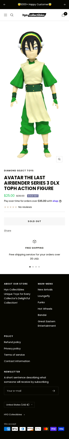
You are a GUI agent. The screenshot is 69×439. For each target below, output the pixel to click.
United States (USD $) (17, 404)
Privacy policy (12, 348)
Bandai (42, 315)
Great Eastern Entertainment (47, 323)
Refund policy (12, 342)
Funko (41, 302)
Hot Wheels (45, 308)
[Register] (53, 391)
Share (7, 230)
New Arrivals (45, 289)
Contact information (17, 361)
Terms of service (14, 354)
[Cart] (63, 15)
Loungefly (44, 296)
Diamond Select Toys (19, 170)
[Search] (11, 15)
